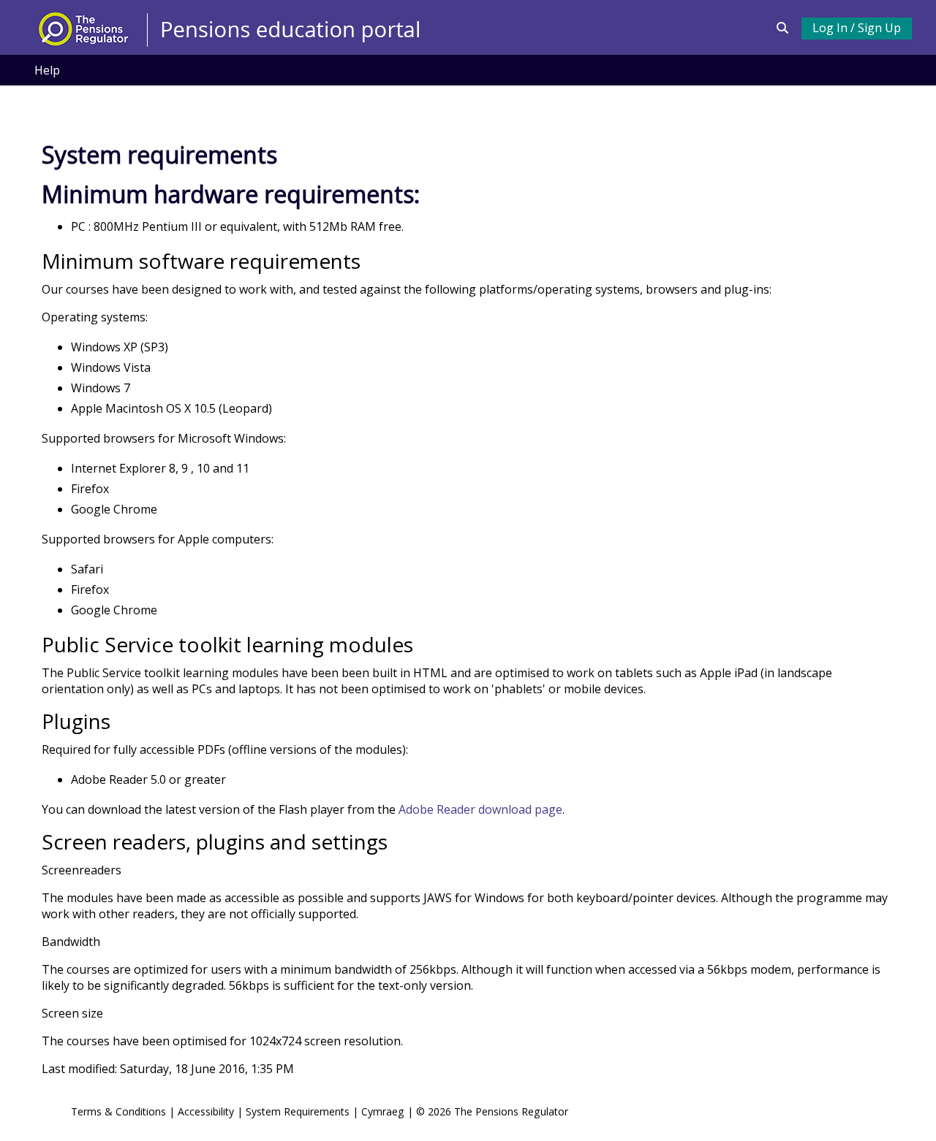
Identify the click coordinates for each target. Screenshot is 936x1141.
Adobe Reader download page (480, 809)
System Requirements (298, 1111)
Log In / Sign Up (856, 28)
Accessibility (206, 1111)
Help (47, 70)
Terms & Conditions (118, 1111)
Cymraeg (384, 1111)
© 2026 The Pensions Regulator (492, 1111)
